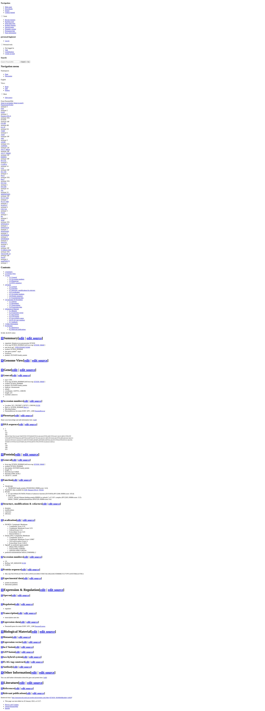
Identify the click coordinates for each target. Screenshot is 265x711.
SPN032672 (5, 224)
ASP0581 (4, 146)
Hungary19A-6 (6, 116)
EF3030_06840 (39, 345)
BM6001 (4, 157)
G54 (2, 168)
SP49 (2, 220)
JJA (2, 190)
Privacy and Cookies (12, 705)
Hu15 (3, 175)
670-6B (3, 123)
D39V (3, 112)
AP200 (3, 142)
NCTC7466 (5, 201)
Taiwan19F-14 (5, 254)
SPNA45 (4, 242)
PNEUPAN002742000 (22, 347)
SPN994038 (5, 235)
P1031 (3, 213)
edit (21, 338)
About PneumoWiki (11, 706)
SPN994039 (5, 239)
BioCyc (26, 407)
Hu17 (3, 179)
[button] (2, 16)
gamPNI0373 (5, 261)
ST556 (3, 246)
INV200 (3, 187)
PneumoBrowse (40, 411)
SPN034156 (5, 228)
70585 (3, 131)
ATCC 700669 (6, 153)
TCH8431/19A (6, 250)
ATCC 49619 (5, 149)
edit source (34, 338)
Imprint (7, 708)
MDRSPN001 (5, 194)
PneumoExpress (40, 626)
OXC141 (4, 209)
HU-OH (3, 172)
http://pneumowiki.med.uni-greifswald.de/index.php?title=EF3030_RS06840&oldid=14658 (42, 697)
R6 (2, 216)
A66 (2, 138)
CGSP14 (4, 164)
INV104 (3, 183)
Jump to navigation (7, 103)
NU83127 (4, 205)
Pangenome (4, 105)
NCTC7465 (5, 198)
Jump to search (18, 103)
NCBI (38, 405)
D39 (2, 108)
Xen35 (3, 257)
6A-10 (3, 127)
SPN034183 (5, 231)
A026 (3, 135)
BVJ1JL (3, 161)
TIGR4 (10, 105)
